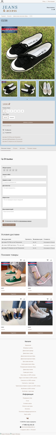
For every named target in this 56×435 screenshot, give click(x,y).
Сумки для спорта (28, 372)
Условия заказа (27, 403)
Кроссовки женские (28, 361)
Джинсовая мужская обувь (28, 358)
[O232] (40, 313)
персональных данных (25, 221)
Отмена (32, 125)
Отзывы (15, 148)
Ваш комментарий (8, 209)
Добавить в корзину (28, 122)
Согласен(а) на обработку (18, 221)
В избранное (8, 130)
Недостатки (6, 197)
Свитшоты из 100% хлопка (28, 380)
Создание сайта (24, 429)
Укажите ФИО (6, 174)
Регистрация (51, 1)
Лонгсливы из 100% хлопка (28, 375)
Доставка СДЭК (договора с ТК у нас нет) (12, 139)
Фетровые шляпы (28, 348)
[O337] (13, 274)
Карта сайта (27, 414)
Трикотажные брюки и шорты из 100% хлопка (28, 385)
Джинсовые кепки (28, 369)
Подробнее (13, 294)
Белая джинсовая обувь (28, 364)
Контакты (27, 408)
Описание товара (6, 148)
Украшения (28, 345)
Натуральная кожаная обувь (28, 366)
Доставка (22, 148)
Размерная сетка (27, 398)
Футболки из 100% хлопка (28, 388)
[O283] (40, 274)
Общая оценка (7, 167)
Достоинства (6, 185)
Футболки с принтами (28, 391)
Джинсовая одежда (28, 350)
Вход (44, 1)
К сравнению (8, 132)
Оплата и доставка (27, 406)
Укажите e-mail (7, 180)
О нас (27, 400)
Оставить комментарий (9, 224)
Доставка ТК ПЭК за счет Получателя (11, 137)
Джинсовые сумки (28, 353)
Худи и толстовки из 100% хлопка (28, 377)
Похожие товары (32, 148)
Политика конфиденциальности (27, 411)
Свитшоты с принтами (28, 383)
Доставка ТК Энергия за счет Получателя (12, 141)
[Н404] (13, 313)
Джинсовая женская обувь (28, 356)
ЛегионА (33, 429)
